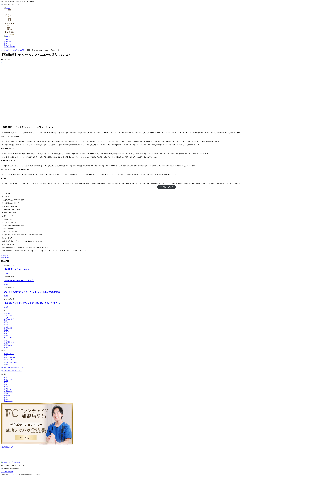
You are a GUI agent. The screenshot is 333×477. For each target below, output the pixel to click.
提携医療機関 (8, 328)
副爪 (5, 321)
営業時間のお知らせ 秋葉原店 (19, 280)
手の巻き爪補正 (9, 359)
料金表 (6, 43)
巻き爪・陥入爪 (9, 354)
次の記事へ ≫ (5, 257)
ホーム (6, 39)
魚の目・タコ (8, 337)
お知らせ (7, 313)
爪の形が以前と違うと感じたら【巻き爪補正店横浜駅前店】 (32, 292)
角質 (5, 333)
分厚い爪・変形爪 (9, 357)
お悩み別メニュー (9, 41)
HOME (6, 340)
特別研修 (7, 331)
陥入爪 (6, 335)
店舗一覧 (7, 347)
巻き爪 (6, 324)
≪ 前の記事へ (5, 255)
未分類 (6, 273)
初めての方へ (8, 45)
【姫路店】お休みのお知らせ (18, 269)
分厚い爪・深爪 (9, 319)
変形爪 (6, 322)
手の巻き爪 (7, 326)
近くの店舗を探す (9, 47)
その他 (6, 317)
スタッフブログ (9, 315)
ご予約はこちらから (166, 187)
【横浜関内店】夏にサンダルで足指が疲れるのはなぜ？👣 (32, 303)
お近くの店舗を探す (7, 472)
